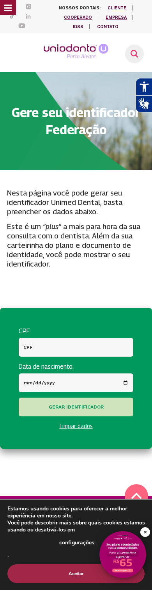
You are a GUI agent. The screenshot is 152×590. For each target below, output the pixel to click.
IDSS (78, 26)
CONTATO (107, 26)
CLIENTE (117, 8)
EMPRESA (116, 17)
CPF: (25, 331)
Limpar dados (76, 426)
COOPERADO (78, 17)
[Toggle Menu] (8, 7)
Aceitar (76, 573)
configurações (76, 542)
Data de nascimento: (46, 366)
